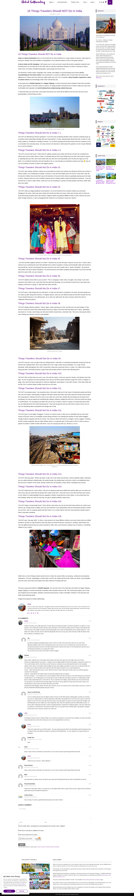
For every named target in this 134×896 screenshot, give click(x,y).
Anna (29, 604)
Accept (9, 891)
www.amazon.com (106, 875)
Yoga (85, 2)
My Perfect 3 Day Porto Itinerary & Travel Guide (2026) (100, 168)
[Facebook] (100, 2)
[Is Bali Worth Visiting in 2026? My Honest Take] (101, 176)
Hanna (26, 621)
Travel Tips (75, 2)
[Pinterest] (104, 2)
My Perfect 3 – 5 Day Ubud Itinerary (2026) (110, 168)
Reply (90, 621)
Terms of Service (96, 879)
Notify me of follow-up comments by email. (31, 830)
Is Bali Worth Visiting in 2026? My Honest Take (100, 182)
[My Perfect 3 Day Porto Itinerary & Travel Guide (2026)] (101, 162)
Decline (21, 891)
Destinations (62, 2)
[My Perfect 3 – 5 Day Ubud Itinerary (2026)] (111, 162)
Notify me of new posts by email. (28, 834)
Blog (92, 2)
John (25, 713)
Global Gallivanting (33, 2)
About (51, 2)
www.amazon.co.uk (60, 876)
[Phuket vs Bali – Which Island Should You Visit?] (111, 176)
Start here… (99, 77)
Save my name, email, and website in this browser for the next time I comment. (41, 826)
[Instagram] (102, 2)
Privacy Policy (86, 879)
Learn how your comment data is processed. (48, 846)
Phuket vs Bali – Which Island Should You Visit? (111, 182)
